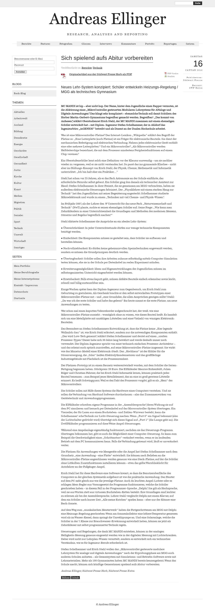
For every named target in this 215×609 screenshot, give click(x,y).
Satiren (190, 44)
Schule (75, 577)
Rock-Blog (20, 93)
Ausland (18, 124)
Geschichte (20, 150)
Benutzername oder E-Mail (28, 59)
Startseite (19, 298)
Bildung (18, 131)
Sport (17, 221)
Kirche (18, 176)
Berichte (26, 44)
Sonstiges (19, 247)
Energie (18, 144)
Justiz (17, 170)
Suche (197, 3)
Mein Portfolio (22, 266)
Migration (19, 202)
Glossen (86, 44)
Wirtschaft (20, 241)
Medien (18, 195)
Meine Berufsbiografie (26, 272)
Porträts (149, 44)
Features (45, 44)
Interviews (106, 44)
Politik (17, 208)
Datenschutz (21, 291)
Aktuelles (19, 112)
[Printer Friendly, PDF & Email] (171, 76)
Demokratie (20, 137)
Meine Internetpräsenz (27, 278)
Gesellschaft (21, 157)
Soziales (18, 215)
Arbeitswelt (20, 118)
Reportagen (170, 44)
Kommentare (128, 44)
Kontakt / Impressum (26, 285)
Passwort (19, 65)
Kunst (17, 189)
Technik (18, 228)
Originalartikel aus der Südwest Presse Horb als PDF (100, 74)
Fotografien (65, 44)
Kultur (18, 183)
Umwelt (18, 234)
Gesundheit (20, 163)
